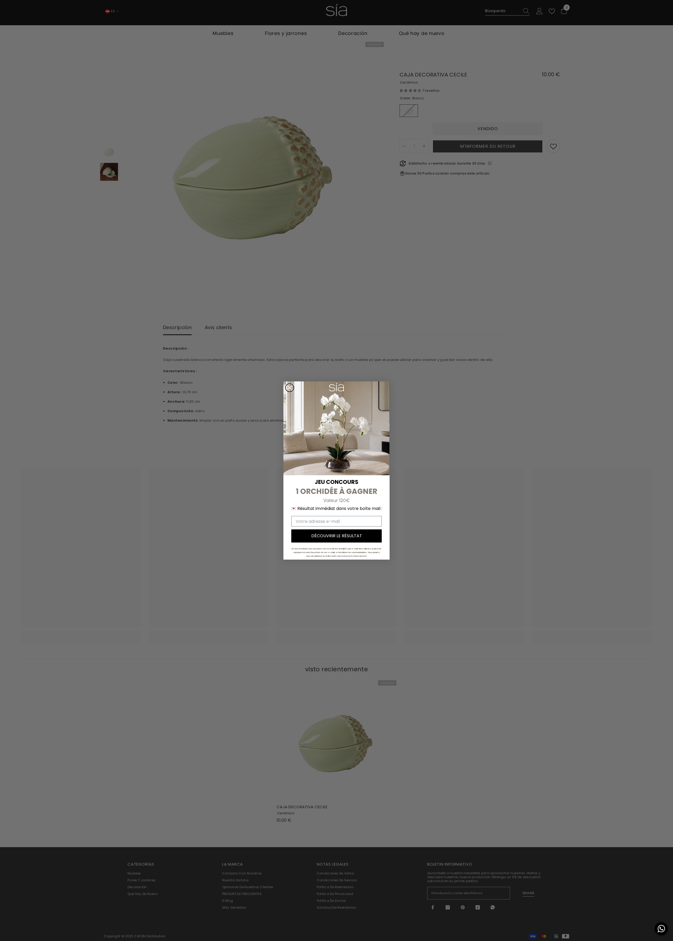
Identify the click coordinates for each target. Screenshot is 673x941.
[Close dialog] (289, 387)
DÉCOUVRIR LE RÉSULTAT (336, 536)
